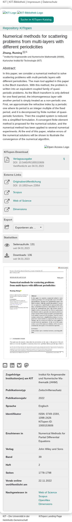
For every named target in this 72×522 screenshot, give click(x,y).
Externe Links (12, 174)
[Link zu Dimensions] (7, 210)
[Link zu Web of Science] (7, 202)
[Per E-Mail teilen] (5, 364)
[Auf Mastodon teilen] (26, 364)
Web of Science (22, 200)
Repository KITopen (17, 28)
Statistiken (10, 237)
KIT (5, 1)
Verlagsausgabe (22, 158)
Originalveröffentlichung (27, 181)
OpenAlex (44, 500)
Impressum (33, 1)
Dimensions (20, 209)
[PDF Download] (6, 160)
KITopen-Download (16, 151)
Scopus (17, 192)
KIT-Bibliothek (17, 1)
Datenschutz (50, 1)
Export (8, 219)
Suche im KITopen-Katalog (36, 19)
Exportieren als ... (27, 227)
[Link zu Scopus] (7, 193)
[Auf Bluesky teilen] (20, 364)
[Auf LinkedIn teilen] (12, 364)
